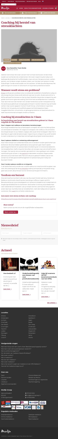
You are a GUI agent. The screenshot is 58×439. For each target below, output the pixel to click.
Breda (30, 322)
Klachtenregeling (34, 382)
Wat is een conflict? (7, 355)
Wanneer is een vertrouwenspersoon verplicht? (16, 349)
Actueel (8, 18)
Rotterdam (31, 333)
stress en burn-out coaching (12, 62)
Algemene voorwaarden (8, 384)
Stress (3, 93)
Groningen (4, 326)
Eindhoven (31, 326)
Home (2, 18)
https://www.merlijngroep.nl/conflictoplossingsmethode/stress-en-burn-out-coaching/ (28, 199)
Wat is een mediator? (8, 362)
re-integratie (24, 168)
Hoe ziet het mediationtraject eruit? (12, 366)
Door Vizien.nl (29, 436)
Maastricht (31, 331)
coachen (6, 59)
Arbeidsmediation (7, 414)
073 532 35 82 (31, 393)
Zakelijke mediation (34, 414)
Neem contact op (10, 212)
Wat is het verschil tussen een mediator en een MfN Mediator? (20, 364)
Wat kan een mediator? (8, 359)
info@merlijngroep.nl (34, 395)
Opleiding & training (48, 8)
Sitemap (24, 436)
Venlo (30, 335)
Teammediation (33, 419)
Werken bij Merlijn (34, 377)
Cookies (9, 436)
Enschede (4, 322)
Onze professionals (34, 375)
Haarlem (4, 329)
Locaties (3, 379)
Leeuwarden (32, 329)
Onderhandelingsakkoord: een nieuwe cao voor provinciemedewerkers (29, 276)
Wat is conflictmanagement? (10, 351)
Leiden (3, 331)
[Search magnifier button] (15, 4)
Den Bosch (4, 324)
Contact (4, 1)
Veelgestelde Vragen (32, 1)
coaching (25, 153)
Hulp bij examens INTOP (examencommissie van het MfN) (48, 276)
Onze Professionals (20, 1)
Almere (3, 316)
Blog (39, 1)
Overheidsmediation (7, 419)
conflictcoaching (24, 59)
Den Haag (31, 324)
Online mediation (6, 417)
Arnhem (3, 320)
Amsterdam (5, 318)
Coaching (14, 59)
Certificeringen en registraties (38, 379)
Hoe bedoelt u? (9, 273)
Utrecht (3, 337)
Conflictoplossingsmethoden (32, 8)
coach (14, 191)
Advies (21, 8)
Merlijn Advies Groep (38, 59)
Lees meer (6, 289)
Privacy (21, 436)
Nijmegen (4, 333)
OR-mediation (33, 417)
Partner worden (6, 377)
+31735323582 (31, 397)
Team (3, 375)
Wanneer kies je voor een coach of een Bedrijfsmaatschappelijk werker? (24, 346)
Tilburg (3, 335)
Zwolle (30, 337)
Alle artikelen (51, 303)
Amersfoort (32, 316)
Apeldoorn (31, 318)
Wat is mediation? (7, 357)
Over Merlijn (11, 1)
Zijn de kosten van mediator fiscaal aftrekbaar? (16, 353)
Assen (30, 320)
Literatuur (4, 382)
